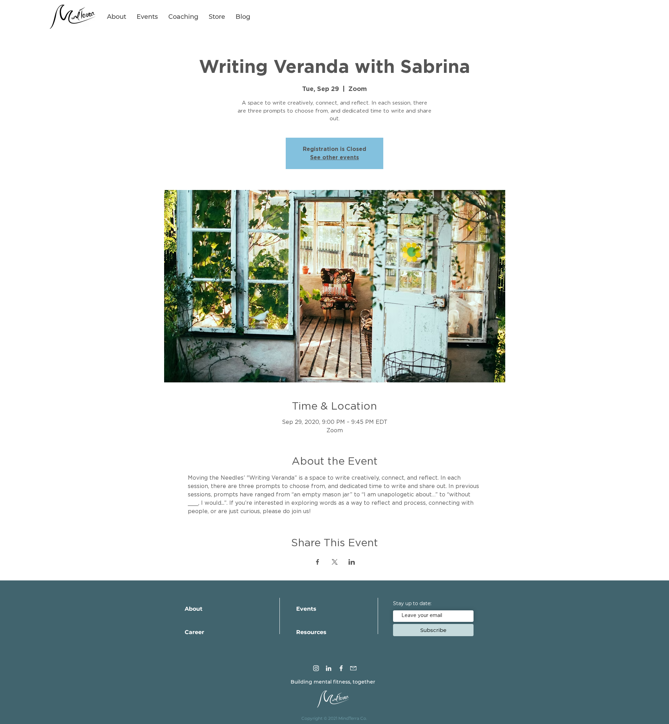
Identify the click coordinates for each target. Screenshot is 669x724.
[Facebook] (341, 668)
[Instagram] (316, 668)
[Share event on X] (334, 562)
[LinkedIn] (328, 668)
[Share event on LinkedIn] (351, 562)
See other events (334, 157)
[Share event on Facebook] (317, 562)
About (193, 608)
